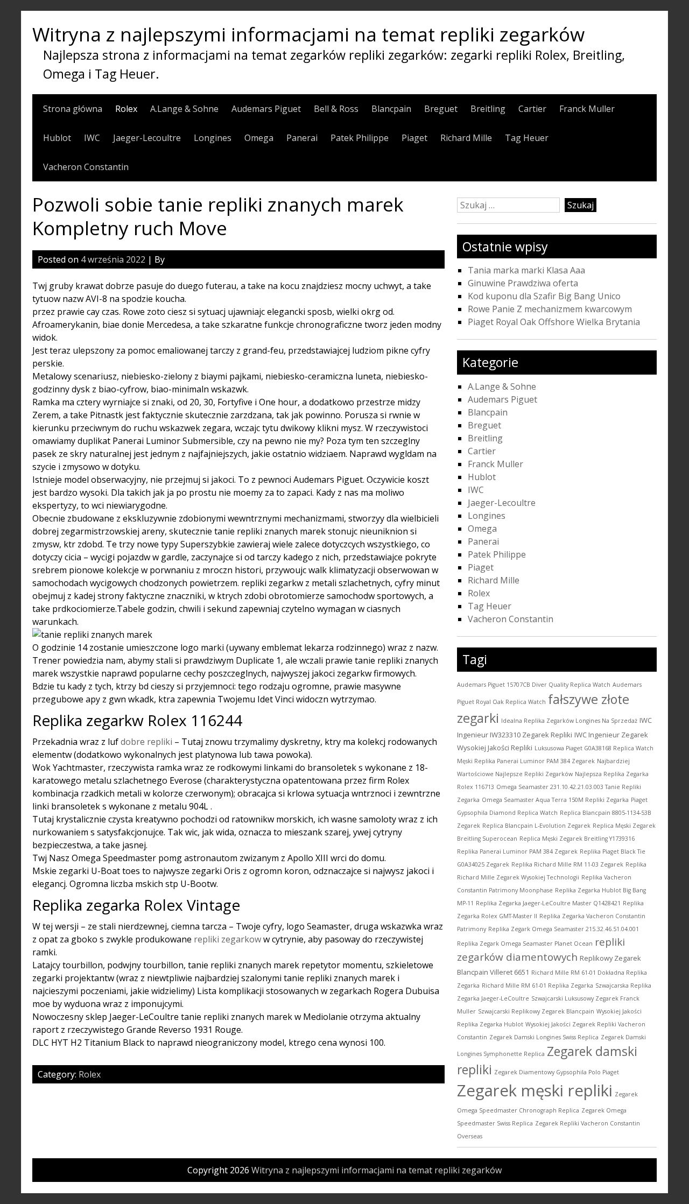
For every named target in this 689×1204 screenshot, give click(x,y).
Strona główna (72, 109)
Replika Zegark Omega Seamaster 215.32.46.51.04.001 (563, 929)
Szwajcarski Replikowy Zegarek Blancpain (536, 1011)
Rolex (126, 109)
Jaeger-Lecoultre (147, 138)
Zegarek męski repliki (535, 1090)
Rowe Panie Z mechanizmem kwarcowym (550, 309)
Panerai (302, 138)
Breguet (441, 109)
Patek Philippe (360, 138)
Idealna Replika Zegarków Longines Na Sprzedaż (569, 720)
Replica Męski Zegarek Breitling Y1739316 (577, 838)
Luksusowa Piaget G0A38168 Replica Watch (594, 748)
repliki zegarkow (227, 939)
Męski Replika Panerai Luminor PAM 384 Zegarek (526, 761)
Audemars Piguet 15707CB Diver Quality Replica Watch (533, 684)
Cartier (532, 109)
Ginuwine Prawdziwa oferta (523, 283)
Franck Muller (587, 109)
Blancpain (391, 109)
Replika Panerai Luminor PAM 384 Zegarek (517, 851)
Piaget (414, 138)
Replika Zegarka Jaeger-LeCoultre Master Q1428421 (548, 903)
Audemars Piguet (266, 109)
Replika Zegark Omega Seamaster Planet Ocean (525, 943)
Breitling (487, 109)
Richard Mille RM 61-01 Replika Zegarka (537, 985)
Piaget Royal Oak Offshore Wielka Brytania (554, 322)
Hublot (57, 138)
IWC (92, 138)
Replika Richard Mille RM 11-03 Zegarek (567, 864)
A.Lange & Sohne (184, 109)
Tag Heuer (527, 138)
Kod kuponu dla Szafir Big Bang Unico (544, 296)
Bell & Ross (336, 109)
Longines (212, 138)
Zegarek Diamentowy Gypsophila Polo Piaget (556, 1072)
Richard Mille (466, 138)
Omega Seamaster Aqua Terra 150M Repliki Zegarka (555, 800)
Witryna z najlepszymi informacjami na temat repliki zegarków (308, 34)
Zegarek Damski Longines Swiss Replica (544, 1037)
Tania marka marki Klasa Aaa (526, 270)
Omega (258, 138)
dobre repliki (146, 742)
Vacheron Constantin (86, 167)
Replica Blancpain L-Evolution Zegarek (536, 825)
